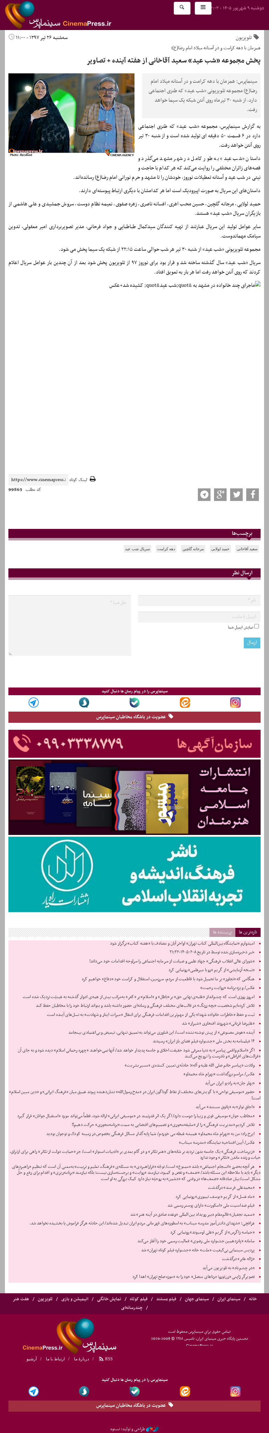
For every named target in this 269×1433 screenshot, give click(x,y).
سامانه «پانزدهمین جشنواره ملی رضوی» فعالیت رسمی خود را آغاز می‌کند (196, 1241)
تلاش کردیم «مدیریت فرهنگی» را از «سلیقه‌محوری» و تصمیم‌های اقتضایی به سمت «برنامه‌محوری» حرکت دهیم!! (163, 1125)
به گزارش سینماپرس (241, 126)
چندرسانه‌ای (132, 1308)
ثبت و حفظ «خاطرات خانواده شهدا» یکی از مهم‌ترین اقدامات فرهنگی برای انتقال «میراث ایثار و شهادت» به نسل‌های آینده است (151, 1015)
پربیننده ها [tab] (222, 932)
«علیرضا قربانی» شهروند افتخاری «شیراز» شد (218, 1023)
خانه (253, 1299)
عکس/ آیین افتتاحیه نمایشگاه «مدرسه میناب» (217, 1143)
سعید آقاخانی (247, 549)
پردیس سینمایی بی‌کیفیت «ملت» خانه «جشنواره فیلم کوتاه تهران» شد (198, 1250)
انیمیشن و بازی (74, 1299)
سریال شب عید (137, 549)
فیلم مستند (166, 1299)
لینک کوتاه (78, 480)
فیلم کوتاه (138, 1299)
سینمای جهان (197, 1299)
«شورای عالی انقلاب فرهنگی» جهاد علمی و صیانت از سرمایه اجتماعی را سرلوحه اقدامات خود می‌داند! (172, 961)
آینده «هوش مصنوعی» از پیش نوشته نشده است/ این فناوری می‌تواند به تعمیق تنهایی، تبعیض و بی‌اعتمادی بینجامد (161, 1032)
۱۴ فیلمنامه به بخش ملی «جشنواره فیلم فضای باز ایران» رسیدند (204, 1041)
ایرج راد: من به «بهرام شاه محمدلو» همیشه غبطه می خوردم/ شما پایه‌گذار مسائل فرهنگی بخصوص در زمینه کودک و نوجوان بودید (150, 1134)
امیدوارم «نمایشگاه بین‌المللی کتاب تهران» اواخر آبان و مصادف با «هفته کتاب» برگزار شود (182, 943)
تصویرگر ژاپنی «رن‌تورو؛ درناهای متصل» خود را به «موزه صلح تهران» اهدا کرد (193, 1277)
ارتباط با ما (55, 1358)
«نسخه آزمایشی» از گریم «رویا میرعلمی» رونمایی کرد (211, 970)
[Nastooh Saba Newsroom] (152, 1429)
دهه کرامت (166, 549)
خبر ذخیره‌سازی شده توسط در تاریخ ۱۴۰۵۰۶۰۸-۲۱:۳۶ (212, 952)
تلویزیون (244, 37)
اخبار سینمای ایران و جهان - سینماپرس (75, 15)
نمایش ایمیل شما (240, 627)
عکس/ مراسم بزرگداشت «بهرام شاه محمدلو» (219, 1074)
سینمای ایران (229, 1299)
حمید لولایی (220, 549)
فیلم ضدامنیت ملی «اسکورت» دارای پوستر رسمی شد (211, 1205)
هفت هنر (21, 1299)
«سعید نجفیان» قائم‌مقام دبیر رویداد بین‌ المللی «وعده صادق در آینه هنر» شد (192, 1215)
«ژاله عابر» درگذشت (238, 1259)
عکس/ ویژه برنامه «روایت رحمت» (227, 988)
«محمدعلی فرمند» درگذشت (231, 1188)
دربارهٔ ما (81, 1358)
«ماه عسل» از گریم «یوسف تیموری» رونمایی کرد (215, 1197)
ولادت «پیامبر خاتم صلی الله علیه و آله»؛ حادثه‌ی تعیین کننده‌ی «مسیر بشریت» (190, 1065)
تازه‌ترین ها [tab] (248, 932)
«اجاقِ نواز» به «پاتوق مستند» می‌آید (225, 1107)
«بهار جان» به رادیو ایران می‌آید (230, 1083)
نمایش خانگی (109, 1299)
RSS (108, 1358)
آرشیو (32, 1358)
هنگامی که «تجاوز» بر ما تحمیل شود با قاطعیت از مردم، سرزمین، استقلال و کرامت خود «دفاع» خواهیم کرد (168, 979)
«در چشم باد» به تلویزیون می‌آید (228, 1268)
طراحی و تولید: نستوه (127, 1429)
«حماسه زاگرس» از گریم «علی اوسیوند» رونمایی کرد (212, 1232)
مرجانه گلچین (193, 549)
